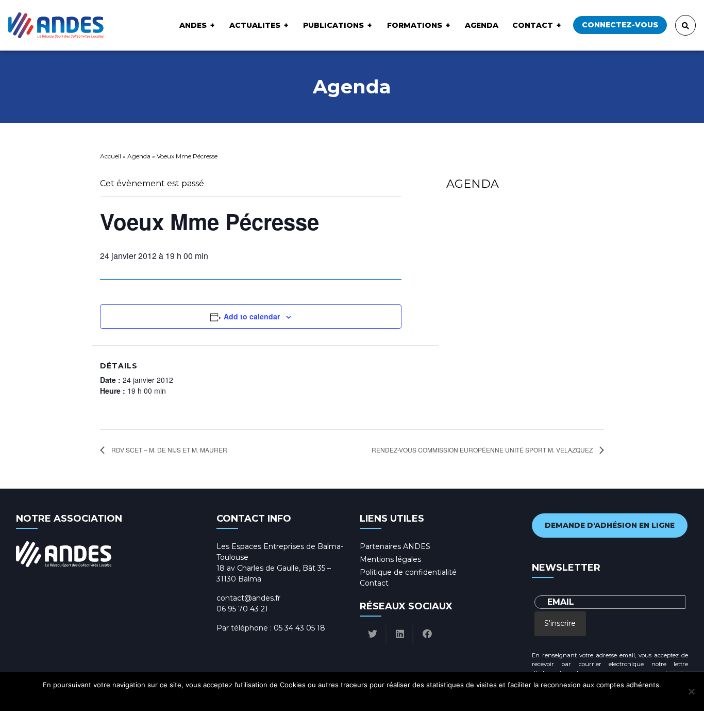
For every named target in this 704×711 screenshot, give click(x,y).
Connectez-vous (620, 24)
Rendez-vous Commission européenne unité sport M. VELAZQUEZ (483, 449)
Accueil (110, 156)
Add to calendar (252, 316)
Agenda (481, 25)
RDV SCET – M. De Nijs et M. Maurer (168, 449)
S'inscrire (560, 623)
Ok (309, 698)
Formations (414, 25)
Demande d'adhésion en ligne (610, 525)
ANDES (193, 25)
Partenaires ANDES (395, 546)
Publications (333, 25)
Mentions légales (390, 559)
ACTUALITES (254, 25)
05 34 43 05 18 (299, 628)
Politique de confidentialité (408, 572)
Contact (532, 25)
